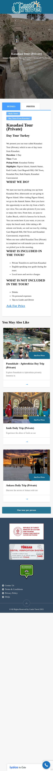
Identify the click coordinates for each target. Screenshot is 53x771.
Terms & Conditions (14, 589)
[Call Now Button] (46, 765)
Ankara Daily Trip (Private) (21, 485)
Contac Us (9, 585)
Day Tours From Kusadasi (19, 118)
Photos (30, 106)
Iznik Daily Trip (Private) (20, 428)
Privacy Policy (11, 593)
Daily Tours (13, 114)
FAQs (7, 597)
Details (11, 106)
